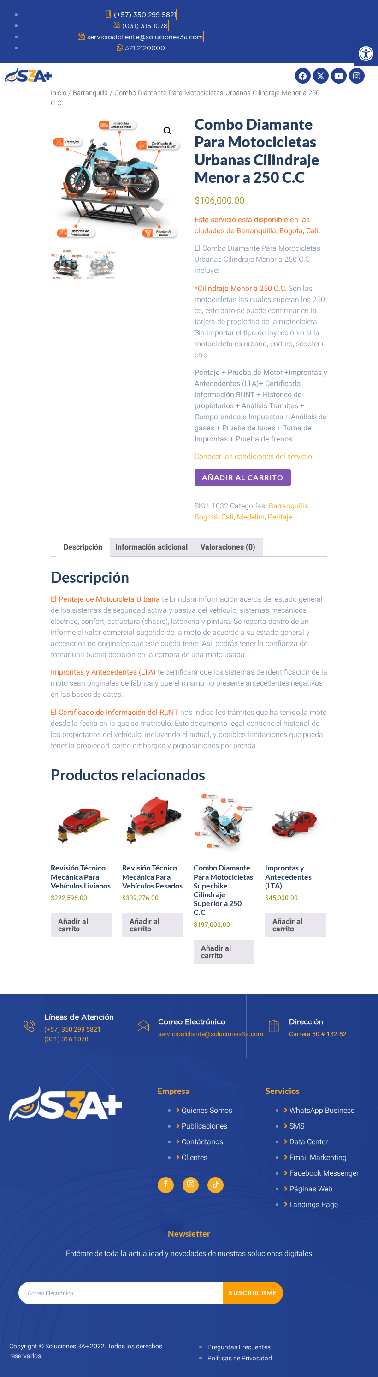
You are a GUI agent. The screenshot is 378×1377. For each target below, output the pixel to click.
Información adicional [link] (151, 547)
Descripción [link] (83, 547)
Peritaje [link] (280, 517)
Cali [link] (227, 517)
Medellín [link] (251, 517)
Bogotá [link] (206, 517)
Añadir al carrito (243, 477)
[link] (366, 54)
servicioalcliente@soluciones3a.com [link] (210, 1034)
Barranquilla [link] (90, 93)
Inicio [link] (58, 93)
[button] (167, 131)
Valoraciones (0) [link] (228, 547)
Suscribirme (253, 1293)
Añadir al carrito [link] (73, 925)
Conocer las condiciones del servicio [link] (253, 456)
